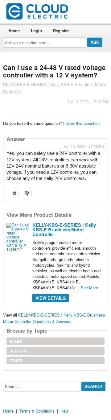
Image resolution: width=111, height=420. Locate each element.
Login (36, 30)
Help (64, 411)
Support (18, 351)
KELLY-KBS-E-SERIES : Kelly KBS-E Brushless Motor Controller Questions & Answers (54, 318)
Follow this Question (81, 123)
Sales (16, 341)
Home (14, 30)
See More (89, 288)
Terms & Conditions (37, 411)
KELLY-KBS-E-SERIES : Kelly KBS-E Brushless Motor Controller (64, 229)
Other (16, 360)
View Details (50, 298)
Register (61, 30)
